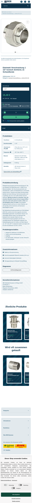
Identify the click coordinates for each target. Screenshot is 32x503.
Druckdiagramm (16, 270)
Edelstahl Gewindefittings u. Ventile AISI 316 (18, 78)
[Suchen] (28, 6)
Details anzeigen (16, 501)
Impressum (14, 480)
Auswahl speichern (16, 498)
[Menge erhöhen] (27, 112)
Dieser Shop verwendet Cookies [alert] (16, 458)
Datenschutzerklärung (6, 480)
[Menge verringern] (5, 112)
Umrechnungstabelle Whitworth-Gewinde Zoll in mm (16, 255)
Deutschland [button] (15, 106)
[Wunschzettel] (25, 1)
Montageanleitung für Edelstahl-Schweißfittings (16, 261)
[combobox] (16, 89)
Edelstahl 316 (18, 155)
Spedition (8, 450)
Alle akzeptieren (16, 494)
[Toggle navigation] (29, 128)
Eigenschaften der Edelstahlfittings (12, 171)
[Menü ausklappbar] (2, 1)
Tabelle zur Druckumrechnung (11, 252)
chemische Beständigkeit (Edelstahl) (12, 258)
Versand (14, 98)
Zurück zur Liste (6, 12)
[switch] (5, 485)
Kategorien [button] (6, 410)
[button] (21, 1)
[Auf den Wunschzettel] (27, 22)
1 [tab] (15, 52)
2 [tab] (16, 52)
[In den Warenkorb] (2, 18)
